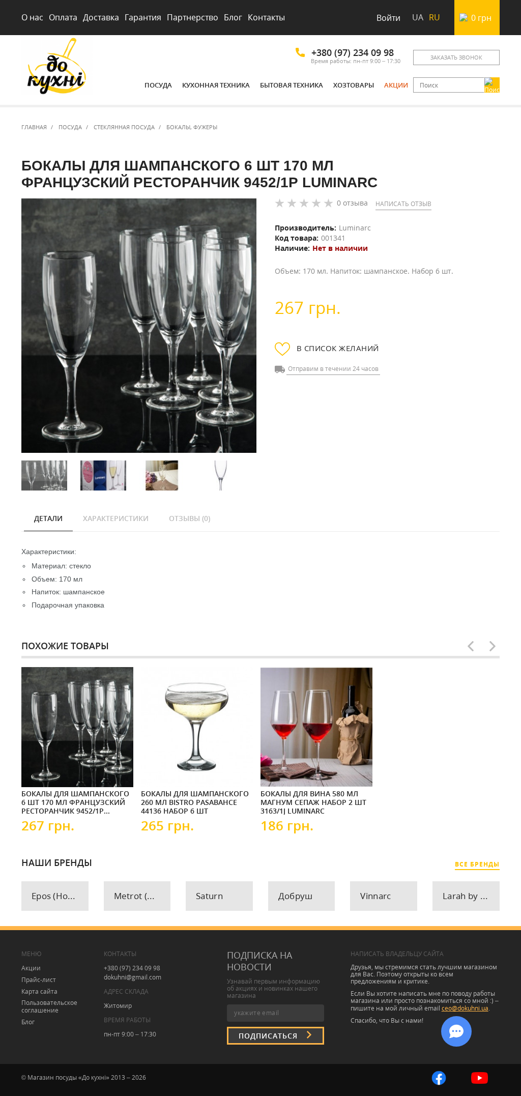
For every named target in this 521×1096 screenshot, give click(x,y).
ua (417, 17)
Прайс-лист (38, 980)
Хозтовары (353, 85)
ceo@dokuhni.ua (465, 1008)
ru (434, 17)
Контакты (266, 17)
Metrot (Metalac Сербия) (142, 896)
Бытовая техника (291, 85)
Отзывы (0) (189, 518)
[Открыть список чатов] (456, 1031)
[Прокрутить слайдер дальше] (492, 646)
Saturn (209, 896)
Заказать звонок (456, 57)
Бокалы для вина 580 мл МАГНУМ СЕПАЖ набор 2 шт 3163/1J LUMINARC (313, 802)
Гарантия (143, 17)
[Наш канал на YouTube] (479, 1077)
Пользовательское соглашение (49, 1006)
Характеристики (116, 518)
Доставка (101, 17)
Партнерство (192, 17)
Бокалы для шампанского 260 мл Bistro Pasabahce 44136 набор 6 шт (195, 802)
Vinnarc (375, 896)
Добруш (295, 896)
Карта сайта (39, 991)
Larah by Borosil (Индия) (471, 896)
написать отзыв (403, 203)
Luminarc (355, 228)
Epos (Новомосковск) (60, 896)
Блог (233, 17)
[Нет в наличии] (52, 769)
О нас (32, 17)
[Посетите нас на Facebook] (438, 1077)
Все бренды (477, 864)
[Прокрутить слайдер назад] (471, 646)
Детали (48, 518)
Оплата (63, 17)
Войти (388, 17)
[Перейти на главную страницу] (57, 67)
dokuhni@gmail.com (132, 977)
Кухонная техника (216, 85)
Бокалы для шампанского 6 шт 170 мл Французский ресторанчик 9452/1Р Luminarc (75, 802)
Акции (396, 85)
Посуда (158, 85)
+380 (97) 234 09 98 (352, 52)
